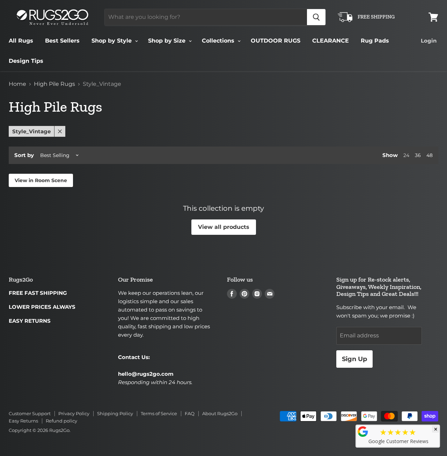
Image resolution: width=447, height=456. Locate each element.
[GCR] (363, 431)
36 (418, 155)
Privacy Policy (73, 413)
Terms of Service (159, 413)
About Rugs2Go (219, 413)
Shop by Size (167, 40)
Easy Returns (23, 421)
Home (17, 84)
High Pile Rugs (54, 84)
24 (406, 155)
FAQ (190, 413)
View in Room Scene (41, 180)
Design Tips (26, 61)
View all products (223, 227)
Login (429, 40)
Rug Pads (375, 40)
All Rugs (21, 40)
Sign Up (354, 359)
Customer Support (30, 413)
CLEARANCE (330, 40)
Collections (219, 40)
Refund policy (61, 421)
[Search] (316, 17)
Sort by (24, 155)
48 (429, 155)
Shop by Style (112, 40)
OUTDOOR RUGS (275, 40)
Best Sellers (62, 40)
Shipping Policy (115, 413)
